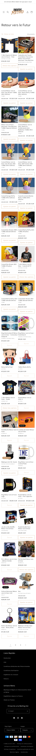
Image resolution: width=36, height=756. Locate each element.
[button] (4, 12)
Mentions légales (14, 752)
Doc (19, 591)
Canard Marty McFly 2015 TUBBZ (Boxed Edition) (9, 299)
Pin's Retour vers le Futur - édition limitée (9, 560)
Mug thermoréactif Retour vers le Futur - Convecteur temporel (9, 334)
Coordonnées (24, 752)
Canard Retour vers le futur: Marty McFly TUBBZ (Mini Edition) (26, 92)
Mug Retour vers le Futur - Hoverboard (26, 334)
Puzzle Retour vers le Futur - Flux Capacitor (25, 495)
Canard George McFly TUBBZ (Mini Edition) (8, 197)
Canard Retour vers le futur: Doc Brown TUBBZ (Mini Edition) (9, 92)
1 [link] (10, 645)
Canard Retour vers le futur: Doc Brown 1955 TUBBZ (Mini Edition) (8, 163)
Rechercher (7, 658)
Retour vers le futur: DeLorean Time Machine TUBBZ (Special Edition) (9, 126)
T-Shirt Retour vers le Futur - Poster (8, 398)
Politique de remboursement (24, 743)
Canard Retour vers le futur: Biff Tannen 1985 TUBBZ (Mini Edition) (25, 163)
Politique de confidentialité (11, 746)
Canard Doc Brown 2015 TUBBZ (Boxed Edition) (25, 299)
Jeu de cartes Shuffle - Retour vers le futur (8, 527)
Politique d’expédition (10, 749)
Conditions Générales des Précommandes (17, 666)
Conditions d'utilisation (11, 670)
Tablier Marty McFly (24, 367)
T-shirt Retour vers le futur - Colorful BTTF (24, 265)
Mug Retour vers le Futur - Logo (9, 495)
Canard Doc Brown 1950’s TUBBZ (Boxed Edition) (9, 230)
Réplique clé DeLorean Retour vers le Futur (25, 626)
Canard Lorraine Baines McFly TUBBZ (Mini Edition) (25, 197)
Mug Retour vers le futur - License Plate (26, 463)
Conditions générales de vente (25, 749)
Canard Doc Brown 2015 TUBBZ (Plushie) (9, 265)
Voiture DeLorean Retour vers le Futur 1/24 (9, 592)
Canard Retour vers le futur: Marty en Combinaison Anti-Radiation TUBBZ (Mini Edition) (25, 128)
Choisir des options (10, 66)
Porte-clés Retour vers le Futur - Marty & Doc (9, 626)
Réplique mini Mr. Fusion (9, 462)
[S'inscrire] (27, 711)
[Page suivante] (25, 645)
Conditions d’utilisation (27, 746)
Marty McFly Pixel (7, 367)
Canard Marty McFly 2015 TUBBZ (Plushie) (26, 230)
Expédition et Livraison (11, 674)
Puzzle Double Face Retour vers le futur (24, 527)
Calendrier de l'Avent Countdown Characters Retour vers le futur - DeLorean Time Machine (25, 57)
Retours (6, 679)
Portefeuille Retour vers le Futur (9, 430)
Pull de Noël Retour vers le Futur (25, 560)
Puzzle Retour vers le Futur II (24, 398)
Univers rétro (11, 743)
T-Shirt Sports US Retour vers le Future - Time (9, 56)
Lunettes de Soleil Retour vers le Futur (26, 430)
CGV (5, 662)
